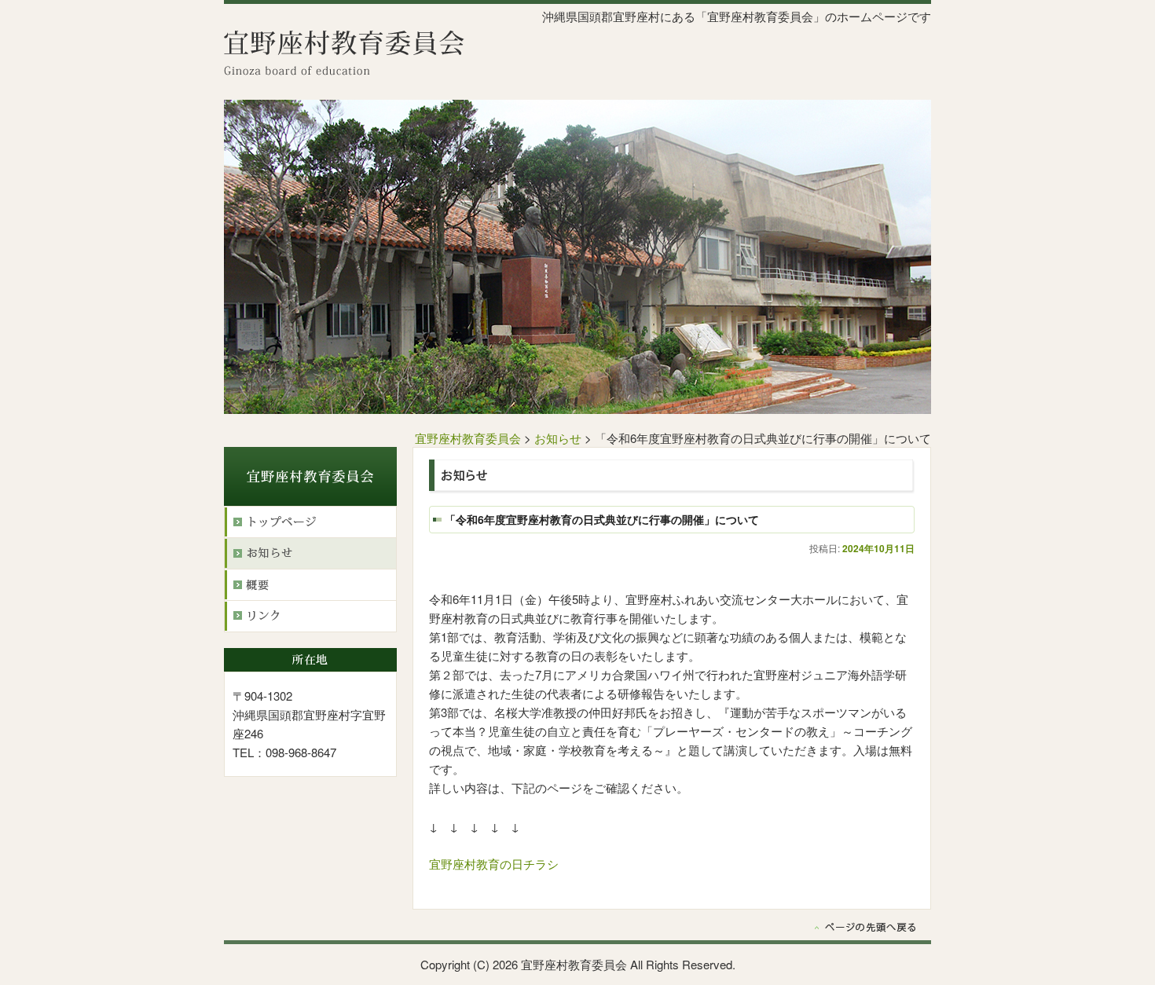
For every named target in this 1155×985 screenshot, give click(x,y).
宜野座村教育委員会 (468, 438)
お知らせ (557, 438)
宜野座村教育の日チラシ (494, 863)
